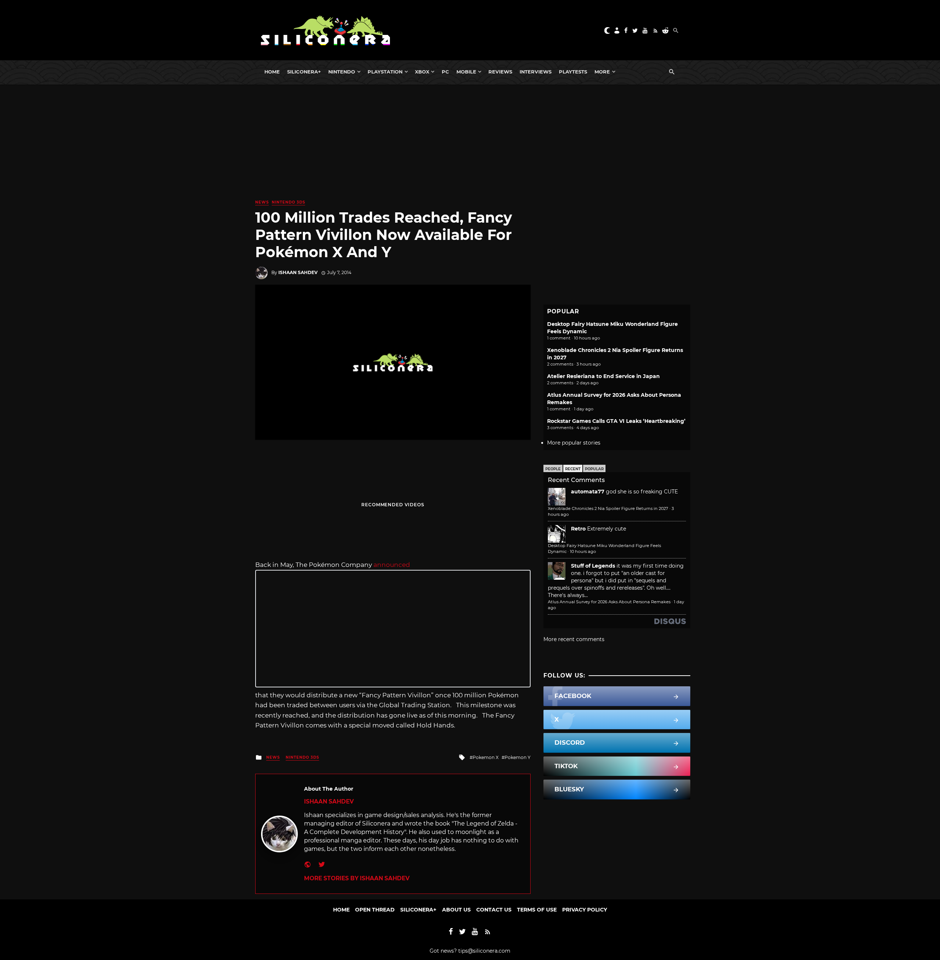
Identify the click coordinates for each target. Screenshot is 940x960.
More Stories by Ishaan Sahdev (356, 878)
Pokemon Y (518, 757)
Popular (594, 469)
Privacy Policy (584, 909)
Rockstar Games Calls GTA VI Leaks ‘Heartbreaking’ (616, 421)
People (553, 469)
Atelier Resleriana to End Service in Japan (603, 376)
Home (272, 72)
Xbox (422, 72)
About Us (456, 909)
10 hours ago (583, 551)
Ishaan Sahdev (298, 272)
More (602, 72)
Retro (578, 528)
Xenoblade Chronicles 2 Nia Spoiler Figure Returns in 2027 (608, 508)
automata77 (587, 491)
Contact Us (493, 909)
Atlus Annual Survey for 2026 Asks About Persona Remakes (609, 601)
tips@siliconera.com (484, 951)
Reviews (500, 72)
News (262, 202)
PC (445, 72)
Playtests (573, 72)
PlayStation (385, 72)
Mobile (466, 72)
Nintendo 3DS (288, 202)
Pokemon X (486, 757)
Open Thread (375, 909)
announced (391, 564)
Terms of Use (537, 909)
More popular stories (573, 442)
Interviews (536, 72)
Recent (573, 469)
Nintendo (341, 72)
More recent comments (573, 639)
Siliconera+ (304, 72)
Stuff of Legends (593, 565)
